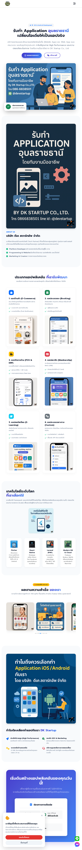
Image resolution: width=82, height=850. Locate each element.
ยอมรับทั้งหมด (24, 837)
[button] (35, 633)
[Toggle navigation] (74, 3)
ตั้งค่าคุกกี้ (24, 843)
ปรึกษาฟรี (53, 55)
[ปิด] (42, 815)
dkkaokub (53, 815)
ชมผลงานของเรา (33, 55)
